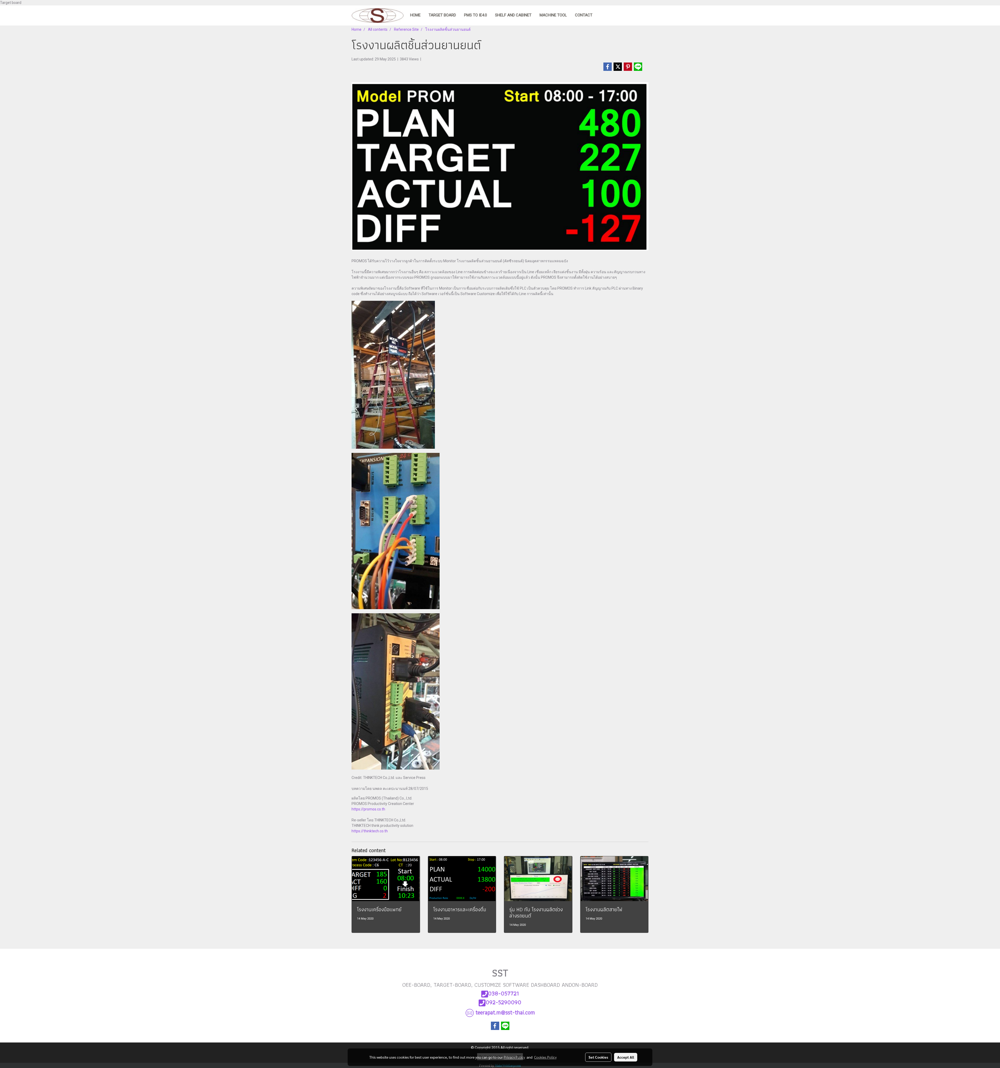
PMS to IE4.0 (475, 15)
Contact (583, 15)
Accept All (625, 1057)
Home (415, 15)
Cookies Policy (545, 1057)
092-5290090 (503, 1002)
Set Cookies (598, 1057)
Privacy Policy (514, 1057)
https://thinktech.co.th (370, 831)
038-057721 (503, 993)
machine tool (553, 15)
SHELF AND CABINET (513, 15)
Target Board (442, 15)
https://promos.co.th (368, 809)
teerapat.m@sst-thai (505, 1012)
